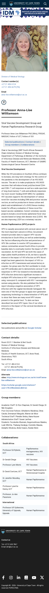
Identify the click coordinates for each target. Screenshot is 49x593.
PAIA (16, 588)
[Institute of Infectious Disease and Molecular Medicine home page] (25, 13)
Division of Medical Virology (12, 77)
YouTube (34, 577)
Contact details (32, 142)
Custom (3, 102)
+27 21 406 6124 (8, 84)
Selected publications (14, 142)
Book (26, 577)
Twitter (42, 577)
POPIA (11, 588)
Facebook (3, 577)
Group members (12, 145)
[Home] (15, 531)
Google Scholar (35, 328)
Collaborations (27, 145)
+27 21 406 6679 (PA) (10, 87)
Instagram (11, 577)
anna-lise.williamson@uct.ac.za (14, 95)
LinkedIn (18, 577)
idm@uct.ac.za (12, 547)
